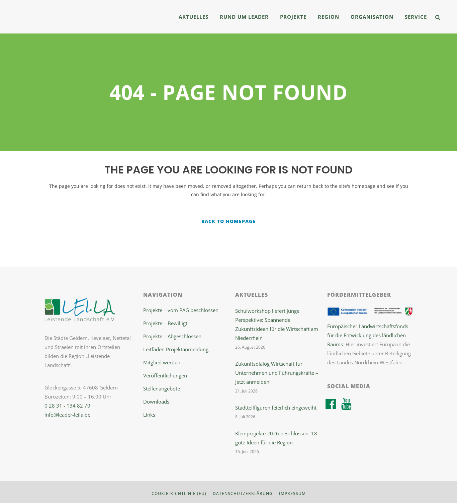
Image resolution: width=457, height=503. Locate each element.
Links (149, 414)
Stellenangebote (161, 388)
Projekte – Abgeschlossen (172, 336)
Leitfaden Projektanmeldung (175, 349)
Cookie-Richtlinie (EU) (179, 493)
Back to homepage (228, 221)
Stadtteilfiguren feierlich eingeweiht (275, 407)
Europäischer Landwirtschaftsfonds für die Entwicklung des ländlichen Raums (367, 335)
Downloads (156, 401)
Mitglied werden (161, 362)
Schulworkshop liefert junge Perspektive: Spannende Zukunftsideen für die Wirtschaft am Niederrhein (276, 324)
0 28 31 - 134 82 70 (67, 405)
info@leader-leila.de (67, 414)
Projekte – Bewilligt (165, 323)
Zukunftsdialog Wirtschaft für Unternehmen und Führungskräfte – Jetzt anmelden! (276, 372)
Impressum (292, 493)
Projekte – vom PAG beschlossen (180, 310)
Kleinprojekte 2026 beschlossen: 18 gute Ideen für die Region (276, 438)
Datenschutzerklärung (243, 493)
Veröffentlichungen (165, 375)
